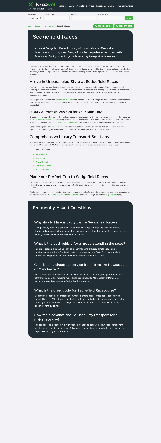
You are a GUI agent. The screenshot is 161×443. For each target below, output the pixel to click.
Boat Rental (40, 158)
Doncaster (73, 122)
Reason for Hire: (50, 14)
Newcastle (62, 122)
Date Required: (32, 14)
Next (129, 18)
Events (111, 6)
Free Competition (125, 6)
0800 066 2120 (58, 195)
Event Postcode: (103, 14)
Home (29, 26)
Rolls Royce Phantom (42, 120)
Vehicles (63, 6)
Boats (71, 6)
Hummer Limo (54, 127)
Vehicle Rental (42, 154)
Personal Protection (44, 169)
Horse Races (48, 26)
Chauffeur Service (43, 166)
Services (90, 6)
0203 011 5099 (73, 195)
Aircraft (80, 6)
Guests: (73, 14)
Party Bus (116, 127)
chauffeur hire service (65, 100)
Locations (101, 6)
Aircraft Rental (42, 162)
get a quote (112, 195)
